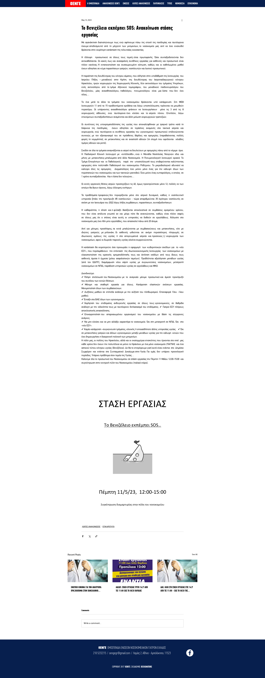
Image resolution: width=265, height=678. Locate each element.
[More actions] (182, 20)
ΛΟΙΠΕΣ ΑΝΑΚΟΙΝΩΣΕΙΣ (91, 527)
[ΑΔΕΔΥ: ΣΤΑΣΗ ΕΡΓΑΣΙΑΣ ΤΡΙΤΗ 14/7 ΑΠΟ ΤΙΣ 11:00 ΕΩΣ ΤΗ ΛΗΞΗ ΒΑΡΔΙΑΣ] (132, 571)
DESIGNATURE (146, 666)
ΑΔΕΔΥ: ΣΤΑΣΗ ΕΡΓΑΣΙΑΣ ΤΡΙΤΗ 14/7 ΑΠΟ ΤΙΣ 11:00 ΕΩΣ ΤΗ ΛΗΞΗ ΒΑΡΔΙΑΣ (132, 589)
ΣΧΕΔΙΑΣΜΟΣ (136, 666)
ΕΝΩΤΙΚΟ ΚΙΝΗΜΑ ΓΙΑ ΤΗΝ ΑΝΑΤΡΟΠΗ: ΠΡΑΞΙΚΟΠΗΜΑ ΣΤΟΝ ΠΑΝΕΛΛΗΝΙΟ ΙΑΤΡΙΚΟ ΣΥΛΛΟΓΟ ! (86, 589)
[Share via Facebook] (82, 536)
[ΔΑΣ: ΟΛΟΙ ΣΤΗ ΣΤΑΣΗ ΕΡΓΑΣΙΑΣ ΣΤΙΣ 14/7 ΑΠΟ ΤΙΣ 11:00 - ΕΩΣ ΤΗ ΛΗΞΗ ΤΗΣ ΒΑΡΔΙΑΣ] (177, 571)
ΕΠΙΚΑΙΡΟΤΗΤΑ (108, 527)
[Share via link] (96, 536)
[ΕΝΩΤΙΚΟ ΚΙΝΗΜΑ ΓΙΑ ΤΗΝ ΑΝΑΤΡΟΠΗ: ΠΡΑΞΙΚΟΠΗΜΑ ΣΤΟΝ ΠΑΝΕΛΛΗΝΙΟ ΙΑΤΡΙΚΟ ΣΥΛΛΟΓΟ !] (88, 571)
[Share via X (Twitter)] (89, 536)
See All (194, 555)
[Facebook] (189, 652)
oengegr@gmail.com (119, 653)
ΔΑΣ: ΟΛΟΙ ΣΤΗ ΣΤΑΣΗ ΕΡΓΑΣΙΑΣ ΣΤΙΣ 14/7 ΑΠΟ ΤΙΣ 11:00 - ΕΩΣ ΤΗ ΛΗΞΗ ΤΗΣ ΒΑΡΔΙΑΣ (177, 589)
